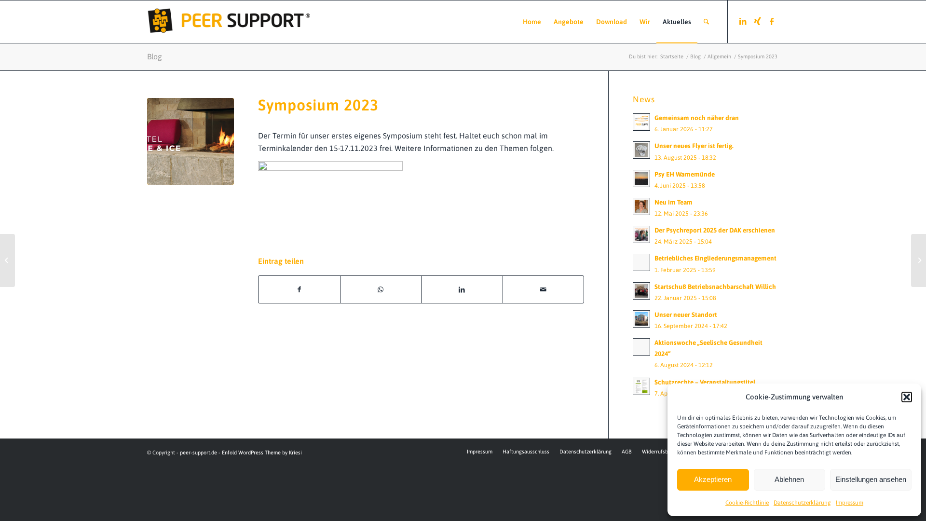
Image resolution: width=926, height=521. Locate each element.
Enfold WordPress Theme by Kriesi (262, 452)
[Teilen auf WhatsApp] (381, 289)
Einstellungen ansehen (870, 479)
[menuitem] (532, 21)
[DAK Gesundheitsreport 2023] (918, 260)
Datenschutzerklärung (802, 502)
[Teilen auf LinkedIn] (462, 289)
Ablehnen (789, 479)
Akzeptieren (713, 479)
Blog (154, 56)
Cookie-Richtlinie (747, 502)
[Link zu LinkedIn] (742, 21)
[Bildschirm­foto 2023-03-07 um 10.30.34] (190, 141)
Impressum (849, 502)
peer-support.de (198, 452)
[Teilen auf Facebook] (299, 289)
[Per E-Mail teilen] (543, 289)
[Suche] (706, 21)
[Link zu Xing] (757, 21)
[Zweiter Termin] (7, 260)
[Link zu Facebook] (771, 21)
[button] (907, 397)
